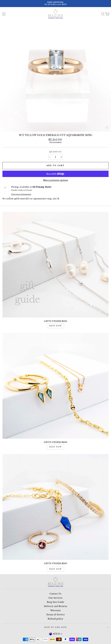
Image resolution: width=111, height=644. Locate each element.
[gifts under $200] (55, 386)
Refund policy (55, 619)
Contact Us (55, 594)
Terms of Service (55, 614)
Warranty (55, 610)
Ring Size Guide (55, 602)
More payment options (55, 180)
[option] (55, 3)
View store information (21, 194)
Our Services (55, 598)
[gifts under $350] (55, 507)
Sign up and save (55, 627)
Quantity (55, 152)
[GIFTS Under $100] (55, 265)
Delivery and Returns (55, 606)
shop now (55, 326)
